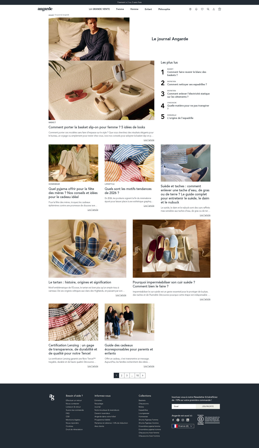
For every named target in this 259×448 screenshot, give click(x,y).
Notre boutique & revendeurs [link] (107, 410)
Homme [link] (134, 9)
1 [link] (116, 375)
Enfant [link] (148, 9)
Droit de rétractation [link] (74, 429)
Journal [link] (97, 406)
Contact (256, 419)
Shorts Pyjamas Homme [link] (149, 423)
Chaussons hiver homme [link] (149, 436)
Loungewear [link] (144, 413)
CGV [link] (68, 416)
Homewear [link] (143, 416)
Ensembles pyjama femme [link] (149, 426)
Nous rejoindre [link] (72, 423)
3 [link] (126, 375)
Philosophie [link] (164, 9)
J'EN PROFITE (208, 406)
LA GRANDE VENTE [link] (99, 9)
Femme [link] (120, 9)
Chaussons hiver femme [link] (149, 432)
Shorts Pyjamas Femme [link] (148, 419)
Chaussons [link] (144, 403)
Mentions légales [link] (73, 419)
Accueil (51, 15)
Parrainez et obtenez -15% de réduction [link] (111, 423)
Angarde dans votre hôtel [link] (105, 416)
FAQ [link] (67, 413)
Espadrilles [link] (143, 410)
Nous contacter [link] (72, 403)
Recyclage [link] (99, 403)
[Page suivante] (142, 375)
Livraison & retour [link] (73, 406)
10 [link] (137, 375)
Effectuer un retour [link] (74, 400)
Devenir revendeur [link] (102, 413)
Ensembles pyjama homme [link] (150, 429)
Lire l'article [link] (149, 140)
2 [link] (121, 375)
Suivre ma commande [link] (75, 410)
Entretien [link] (98, 400)
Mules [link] (141, 406)
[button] (196, 9)
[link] (190, 9)
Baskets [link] (142, 400)
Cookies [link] (69, 426)
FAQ (256, 409)
